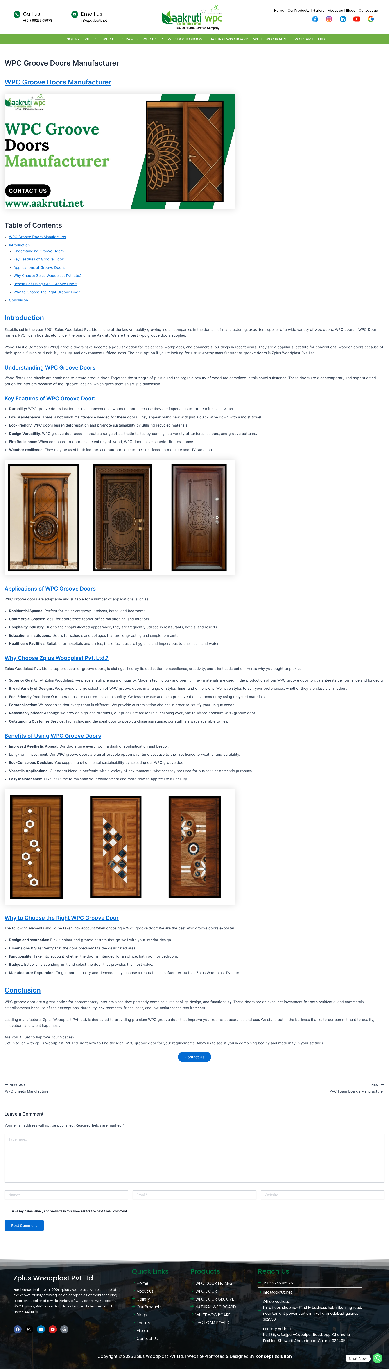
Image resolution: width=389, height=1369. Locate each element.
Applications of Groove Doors (39, 267)
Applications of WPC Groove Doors (50, 588)
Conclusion (18, 300)
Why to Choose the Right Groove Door (47, 292)
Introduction (19, 245)
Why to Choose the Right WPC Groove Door (62, 918)
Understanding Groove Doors (39, 251)
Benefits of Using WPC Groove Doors (45, 284)
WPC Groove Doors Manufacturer (58, 82)
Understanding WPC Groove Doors (50, 367)
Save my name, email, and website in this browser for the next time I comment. (69, 1211)
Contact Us (194, 1057)
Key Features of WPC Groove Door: (50, 398)
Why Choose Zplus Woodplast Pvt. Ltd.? (48, 275)
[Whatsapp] (377, 1358)
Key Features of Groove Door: (39, 259)
